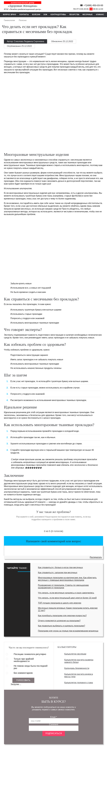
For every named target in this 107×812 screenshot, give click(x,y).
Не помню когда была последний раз (30, 667)
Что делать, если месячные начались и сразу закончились (66, 593)
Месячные (87, 15)
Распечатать (96, 557)
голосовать (23, 680)
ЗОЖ (45, 15)
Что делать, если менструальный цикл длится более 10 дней (67, 598)
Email (53, 717)
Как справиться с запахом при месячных (57, 572)
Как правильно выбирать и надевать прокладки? (61, 626)
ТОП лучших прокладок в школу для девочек (59, 603)
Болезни (36, 15)
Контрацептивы (58, 15)
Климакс (100, 15)
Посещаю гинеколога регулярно (30, 654)
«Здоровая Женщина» (22, 6)
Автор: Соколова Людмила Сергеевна (25, 41)
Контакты (24, 15)
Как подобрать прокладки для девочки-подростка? (62, 615)
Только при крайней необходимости (24, 660)
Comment (53, 724)
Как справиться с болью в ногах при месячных (60, 567)
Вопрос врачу (9, 15)
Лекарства (74, 15)
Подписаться (53, 733)
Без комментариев (23, 673)
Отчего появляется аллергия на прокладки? (59, 621)
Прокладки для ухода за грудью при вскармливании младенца (68, 631)
